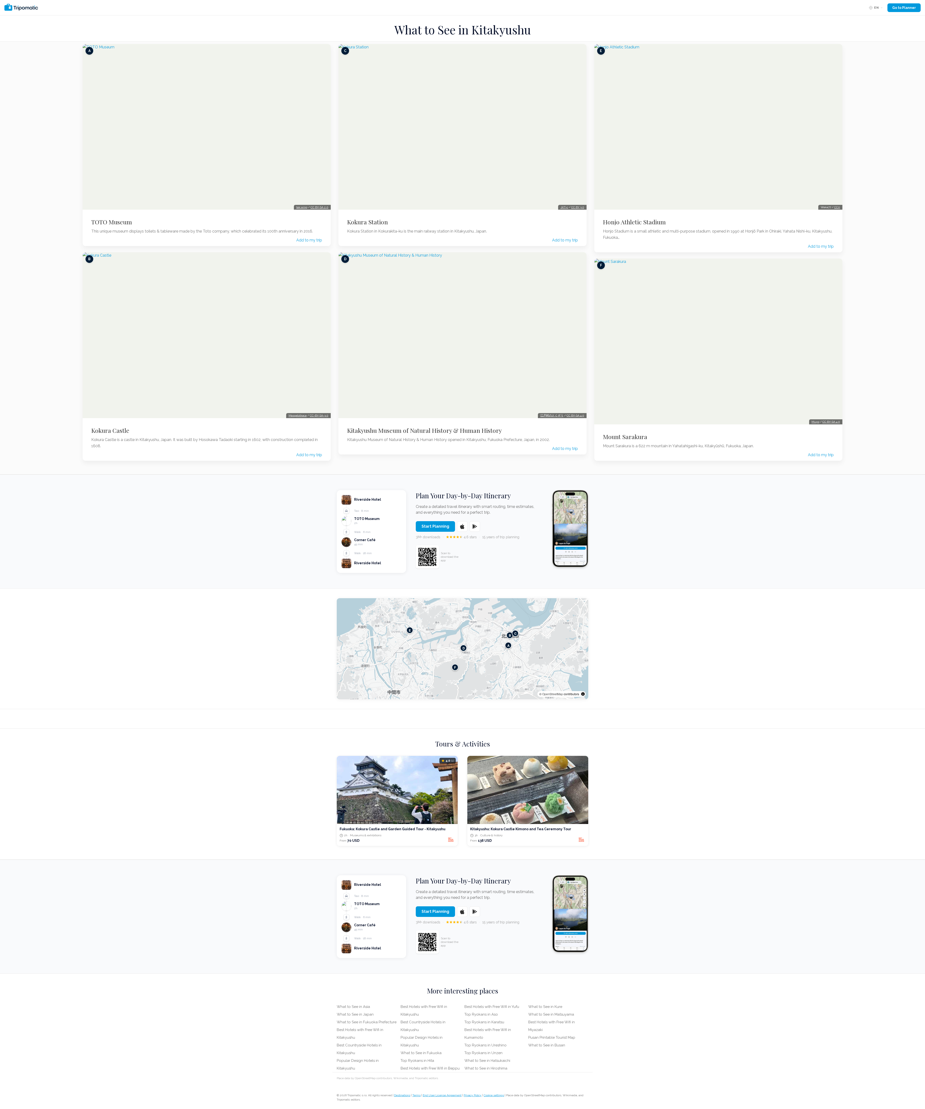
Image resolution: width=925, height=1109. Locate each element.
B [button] (510, 635)
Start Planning (435, 526)
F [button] (455, 667)
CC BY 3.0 (577, 207)
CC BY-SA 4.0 (575, 415)
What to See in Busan (546, 1045)
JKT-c (564, 207)
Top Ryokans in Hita (417, 1060)
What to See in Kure (545, 1007)
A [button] (508, 645)
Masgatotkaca (298, 415)
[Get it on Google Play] (474, 526)
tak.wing (301, 207)
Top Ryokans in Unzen (483, 1053)
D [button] (463, 648)
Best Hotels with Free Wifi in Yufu (491, 1007)
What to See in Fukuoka (421, 1053)
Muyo (815, 421)
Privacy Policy (473, 1095)
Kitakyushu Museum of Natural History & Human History (424, 430)
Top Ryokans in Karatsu (484, 1022)
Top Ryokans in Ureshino (485, 1045)
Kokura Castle (110, 430)
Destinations (402, 1095)
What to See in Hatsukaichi (487, 1060)
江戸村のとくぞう (551, 415)
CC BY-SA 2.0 (319, 207)
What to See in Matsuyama (551, 1014)
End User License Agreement (442, 1095)
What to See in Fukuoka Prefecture (366, 1022)
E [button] (410, 630)
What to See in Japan (355, 1014)
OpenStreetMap (552, 694)
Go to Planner (904, 8)
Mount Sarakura (625, 436)
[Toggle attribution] (583, 694)
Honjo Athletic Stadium (634, 222)
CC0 (837, 207)
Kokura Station (367, 222)
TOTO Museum (111, 222)
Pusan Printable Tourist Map (551, 1037)
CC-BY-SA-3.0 (319, 415)
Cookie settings (494, 1095)
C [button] (515, 633)
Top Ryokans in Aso (481, 1014)
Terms (416, 1095)
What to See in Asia (353, 1007)
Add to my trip (309, 240)
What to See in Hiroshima (485, 1068)
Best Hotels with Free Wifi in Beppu (430, 1068)
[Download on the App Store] (462, 526)
